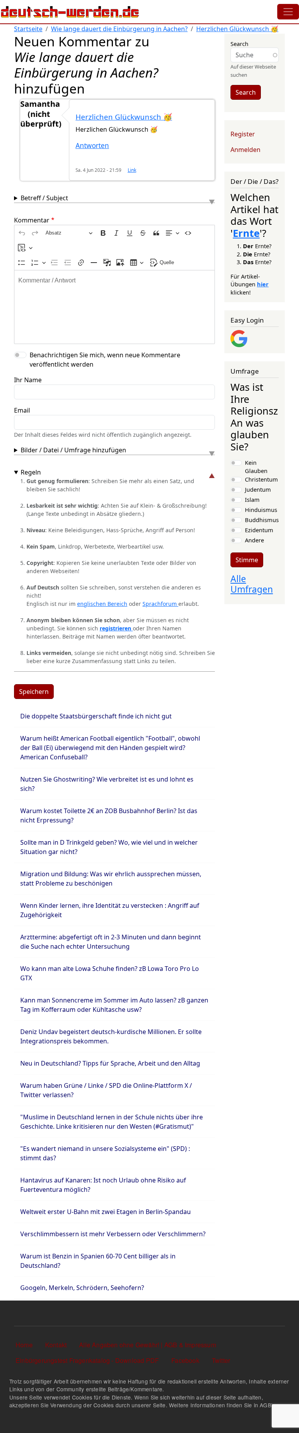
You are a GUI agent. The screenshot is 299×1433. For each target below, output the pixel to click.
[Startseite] (70, 11)
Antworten (92, 145)
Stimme (247, 560)
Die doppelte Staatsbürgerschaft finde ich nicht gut (96, 716)
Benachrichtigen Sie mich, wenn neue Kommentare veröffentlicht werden (105, 360)
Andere (254, 540)
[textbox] (114, 307)
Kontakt (56, 1344)
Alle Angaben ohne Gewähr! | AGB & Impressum (147, 1344)
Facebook (185, 1360)
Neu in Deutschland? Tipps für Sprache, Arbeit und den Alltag (110, 1063)
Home (24, 1344)
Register (242, 134)
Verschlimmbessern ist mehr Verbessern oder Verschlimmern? (113, 1234)
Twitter (221, 1360)
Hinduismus (261, 510)
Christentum (261, 479)
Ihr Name (28, 380)
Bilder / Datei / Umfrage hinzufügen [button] (73, 450)
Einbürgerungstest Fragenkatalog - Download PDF (87, 1360)
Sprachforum (160, 603)
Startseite (28, 29)
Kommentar (31, 220)
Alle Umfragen (251, 584)
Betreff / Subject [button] (44, 198)
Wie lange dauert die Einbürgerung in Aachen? (119, 29)
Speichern (34, 691)
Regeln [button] (31, 472)
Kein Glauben (256, 466)
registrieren (116, 628)
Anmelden (245, 149)
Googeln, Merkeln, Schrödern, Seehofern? (82, 1287)
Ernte (246, 233)
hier (263, 284)
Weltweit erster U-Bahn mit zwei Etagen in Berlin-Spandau (105, 1211)
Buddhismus (262, 520)
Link (132, 170)
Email (22, 410)
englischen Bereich (102, 603)
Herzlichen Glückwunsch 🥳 (237, 29)
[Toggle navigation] (288, 11)
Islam (252, 499)
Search (239, 44)
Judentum (258, 489)
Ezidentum (259, 530)
